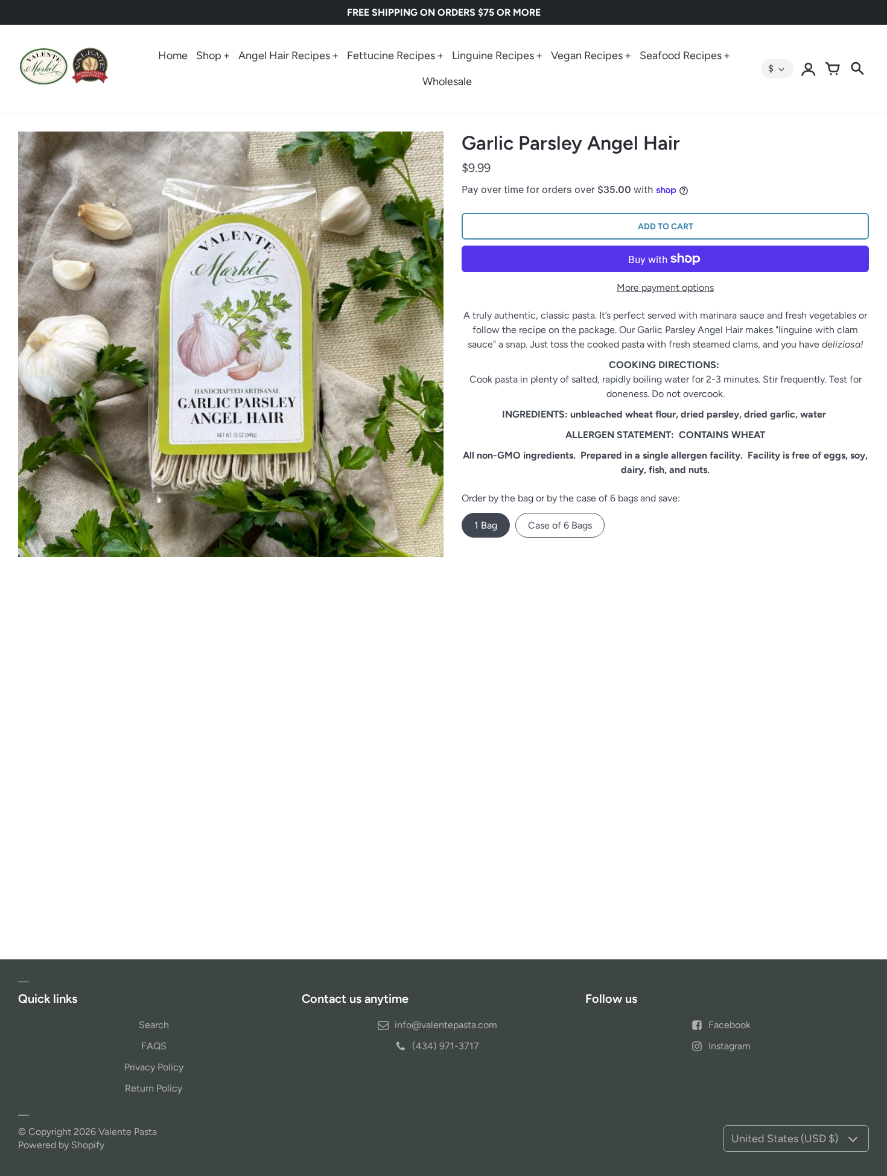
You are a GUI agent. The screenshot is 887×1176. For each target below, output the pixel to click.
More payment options (665, 287)
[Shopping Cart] (833, 69)
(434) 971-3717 (445, 1046)
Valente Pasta (127, 1131)
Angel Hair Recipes (284, 55)
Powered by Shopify (61, 1145)
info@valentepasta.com (446, 1025)
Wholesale (447, 81)
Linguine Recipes (493, 55)
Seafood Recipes (681, 55)
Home (173, 55)
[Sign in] (808, 69)
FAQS (154, 1046)
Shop (208, 55)
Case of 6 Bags (560, 525)
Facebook (729, 1025)
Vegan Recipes (587, 55)
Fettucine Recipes (391, 55)
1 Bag (485, 525)
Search (154, 1025)
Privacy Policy (153, 1067)
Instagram (729, 1046)
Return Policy (153, 1088)
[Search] (857, 69)
